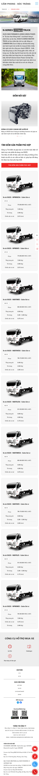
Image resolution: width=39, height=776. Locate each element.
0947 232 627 (22, 735)
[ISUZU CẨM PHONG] (17, 3)
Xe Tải (19, 676)
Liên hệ (19, 694)
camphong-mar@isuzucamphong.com (21, 737)
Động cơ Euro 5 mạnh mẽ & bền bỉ (14, 129)
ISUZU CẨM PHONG (19, 682)
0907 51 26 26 (23, 732)
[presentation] (2, 15)
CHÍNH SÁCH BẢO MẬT (9, 743)
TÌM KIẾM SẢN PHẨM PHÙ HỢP (19, 165)
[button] (17, 136)
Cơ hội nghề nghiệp (19, 691)
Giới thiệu (19, 685)
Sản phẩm (20, 670)
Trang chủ (4, 9)
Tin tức (19, 688)
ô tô (19, 673)
